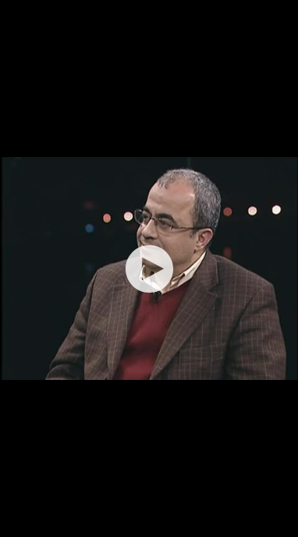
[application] (149, 268)
